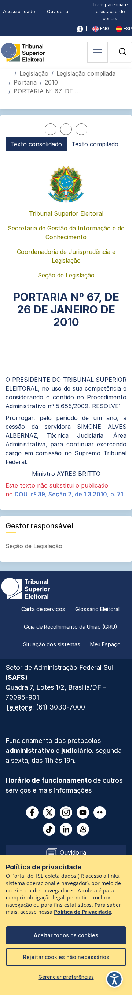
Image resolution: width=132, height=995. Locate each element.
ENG (104, 28)
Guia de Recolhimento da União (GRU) (70, 627)
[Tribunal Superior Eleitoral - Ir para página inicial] (23, 51)
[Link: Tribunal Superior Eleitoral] (25, 587)
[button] (122, 51)
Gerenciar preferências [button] (66, 977)
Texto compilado (95, 144)
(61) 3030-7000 (60, 707)
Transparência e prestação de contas (110, 11)
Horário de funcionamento (49, 780)
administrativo (31, 750)
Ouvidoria (57, 11)
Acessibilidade (19, 11)
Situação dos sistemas (51, 644)
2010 (51, 82)
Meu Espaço (105, 644)
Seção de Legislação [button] (35, 546)
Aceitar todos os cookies (66, 935)
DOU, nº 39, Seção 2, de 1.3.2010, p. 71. (70, 494)
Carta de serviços (43, 609)
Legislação (33, 73)
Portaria (25, 82)
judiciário (76, 750)
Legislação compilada (85, 73)
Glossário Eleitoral (97, 609)
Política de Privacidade (82, 912)
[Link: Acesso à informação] (80, 29)
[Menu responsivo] (97, 52)
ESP (127, 28)
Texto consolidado (36, 144)
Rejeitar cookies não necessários (66, 957)
